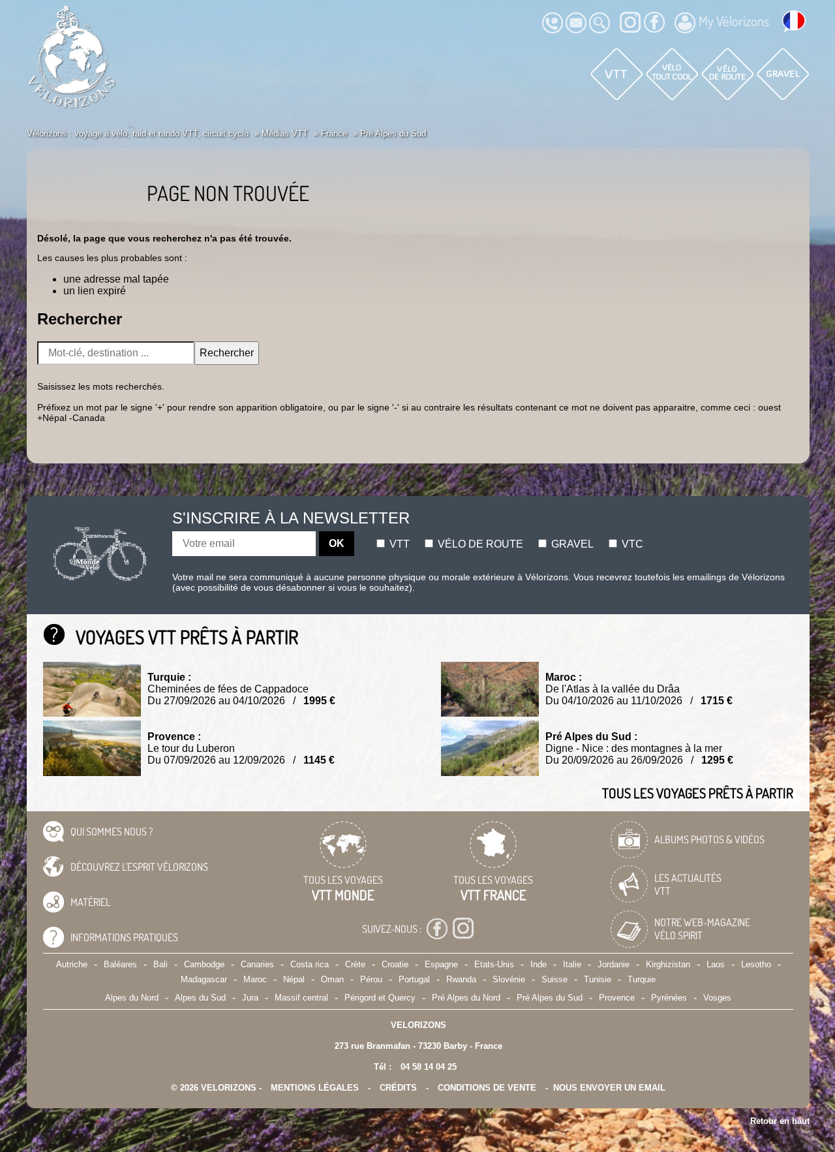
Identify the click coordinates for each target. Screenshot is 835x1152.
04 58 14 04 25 (429, 1067)
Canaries (257, 964)
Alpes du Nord (132, 998)
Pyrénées (669, 998)
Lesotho (756, 964)
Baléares (120, 964)
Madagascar (204, 979)
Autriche (71, 964)
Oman (332, 979)
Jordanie (614, 964)
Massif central (301, 998)
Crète (355, 964)
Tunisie (597, 979)
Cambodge (204, 964)
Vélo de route (479, 544)
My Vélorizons (734, 20)
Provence (617, 998)
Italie (572, 964)
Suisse (554, 979)
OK (336, 543)
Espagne (441, 964)
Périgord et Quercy (380, 998)
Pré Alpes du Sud (550, 998)
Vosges (717, 998)
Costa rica (309, 964)
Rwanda (461, 979)
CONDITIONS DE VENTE (487, 1088)
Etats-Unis (494, 964)
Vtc (631, 544)
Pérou (371, 979)
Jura (250, 998)
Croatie (395, 964)
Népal (294, 979)
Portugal (414, 979)
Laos (715, 964)
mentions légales (315, 1088)
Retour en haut (780, 1121)
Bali (160, 964)
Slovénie (509, 979)
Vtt (398, 544)
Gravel (571, 544)
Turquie (642, 979)
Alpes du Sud (200, 998)
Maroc (255, 979)
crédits (398, 1088)
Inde (538, 964)
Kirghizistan (668, 964)
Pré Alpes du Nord (466, 998)
